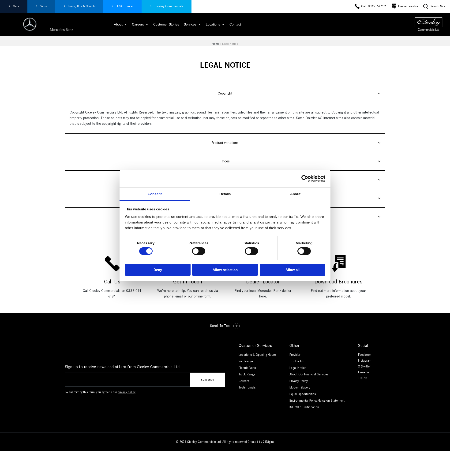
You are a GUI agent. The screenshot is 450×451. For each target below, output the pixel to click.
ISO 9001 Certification (304, 407)
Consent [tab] (155, 194)
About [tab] (295, 194)
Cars (16, 6)
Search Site (437, 6)
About (118, 24)
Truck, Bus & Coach (81, 6)
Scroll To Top (220, 326)
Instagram (364, 361)
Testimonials (247, 387)
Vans (43, 6)
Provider (294, 355)
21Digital (268, 442)
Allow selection (225, 270)
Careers (138, 24)
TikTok (362, 378)
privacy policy (126, 392)
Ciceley (168, 6)
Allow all (292, 270)
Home (216, 43)
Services (190, 24)
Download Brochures (338, 281)
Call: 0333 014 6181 (373, 6)
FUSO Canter (124, 6)
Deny (158, 270)
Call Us (112, 281)
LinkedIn (363, 372)
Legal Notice (297, 368)
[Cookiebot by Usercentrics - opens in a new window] (304, 178)
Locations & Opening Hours (257, 355)
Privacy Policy (298, 381)
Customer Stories (166, 24)
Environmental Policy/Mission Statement (317, 401)
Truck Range (247, 374)
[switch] (198, 251)
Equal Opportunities (302, 394)
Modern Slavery (299, 387)
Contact (235, 24)
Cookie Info (297, 361)
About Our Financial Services (309, 374)
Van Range (246, 361)
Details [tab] (225, 194)
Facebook (364, 355)
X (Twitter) (364, 366)
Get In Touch (187, 281)
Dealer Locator (408, 6)
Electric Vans (247, 368)
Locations (213, 24)
